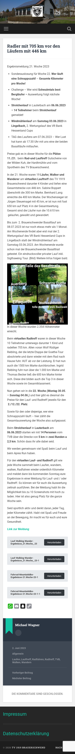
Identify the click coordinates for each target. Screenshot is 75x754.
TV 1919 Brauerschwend (28, 747)
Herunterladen (54, 542)
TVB (57, 659)
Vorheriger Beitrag (22, 672)
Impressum (15, 714)
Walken (16, 662)
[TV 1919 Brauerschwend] (37, 11)
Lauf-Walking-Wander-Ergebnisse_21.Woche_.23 (24, 542)
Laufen (16, 659)
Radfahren (38, 659)
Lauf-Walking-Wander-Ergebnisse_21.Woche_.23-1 (25, 559)
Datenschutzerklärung (26, 733)
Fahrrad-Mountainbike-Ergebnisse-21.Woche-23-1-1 (25, 592)
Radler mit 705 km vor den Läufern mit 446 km (33, 48)
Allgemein (18, 653)
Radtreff (49, 659)
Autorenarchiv (18, 633)
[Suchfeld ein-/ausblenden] (69, 29)
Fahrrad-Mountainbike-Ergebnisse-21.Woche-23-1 (24, 576)
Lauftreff (26, 659)
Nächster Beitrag (21, 678)
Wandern (26, 662)
